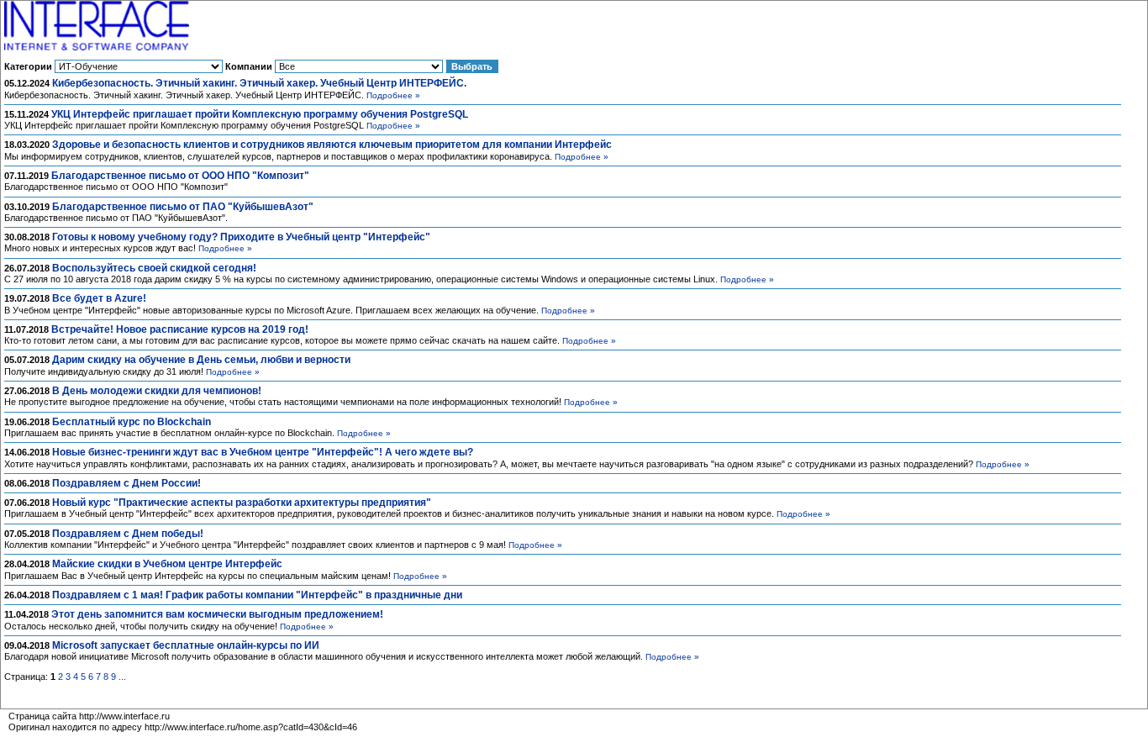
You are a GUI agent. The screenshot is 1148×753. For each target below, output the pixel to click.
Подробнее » (393, 95)
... (122, 676)
